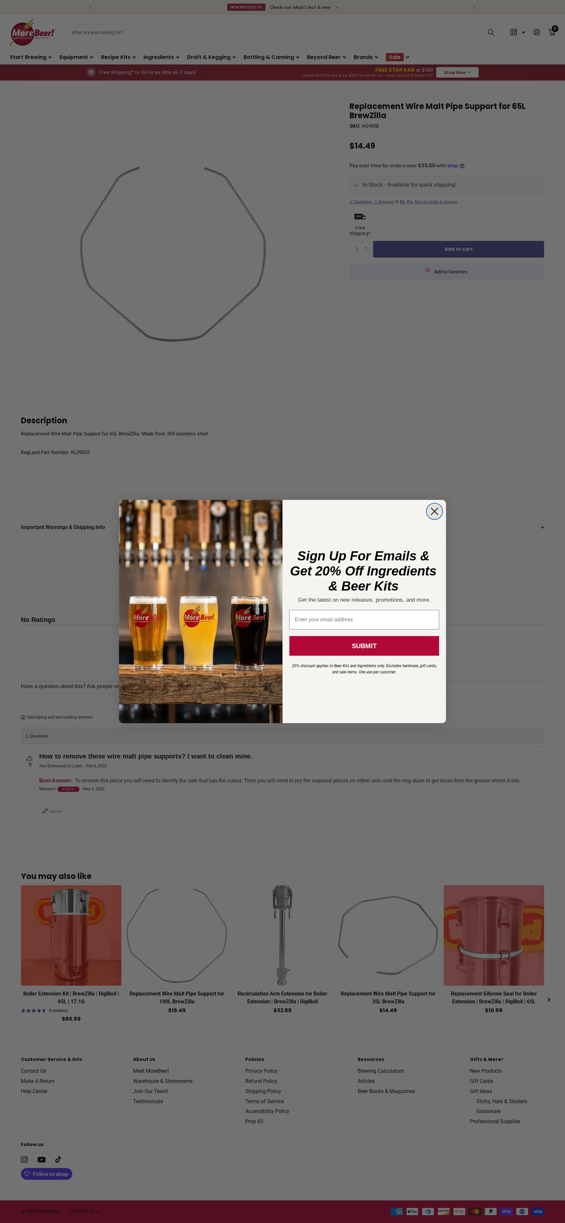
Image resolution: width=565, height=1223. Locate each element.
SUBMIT (364, 645)
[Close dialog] (434, 511)
